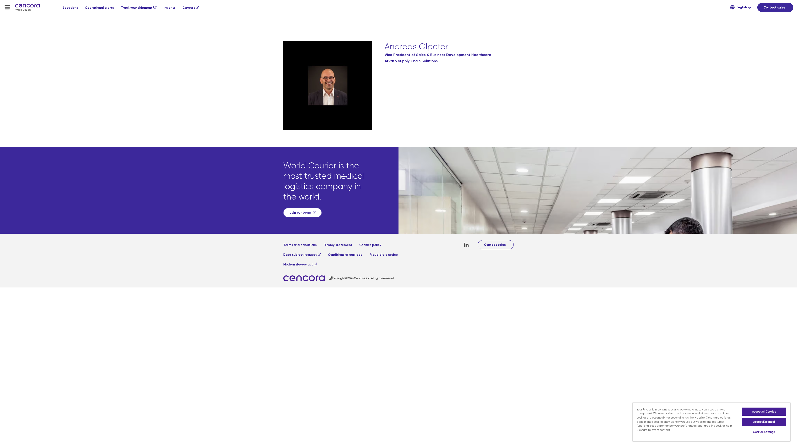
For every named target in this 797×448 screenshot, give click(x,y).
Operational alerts (99, 8)
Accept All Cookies (764, 411)
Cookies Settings (764, 431)
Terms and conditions (300, 245)
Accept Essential (764, 421)
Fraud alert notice (384, 255)
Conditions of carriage (345, 255)
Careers (188, 8)
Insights (169, 8)
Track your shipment (136, 8)
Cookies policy (370, 245)
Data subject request (300, 255)
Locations (70, 8)
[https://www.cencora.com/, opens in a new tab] (307, 278)
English (741, 7)
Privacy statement (338, 245)
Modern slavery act (298, 264)
